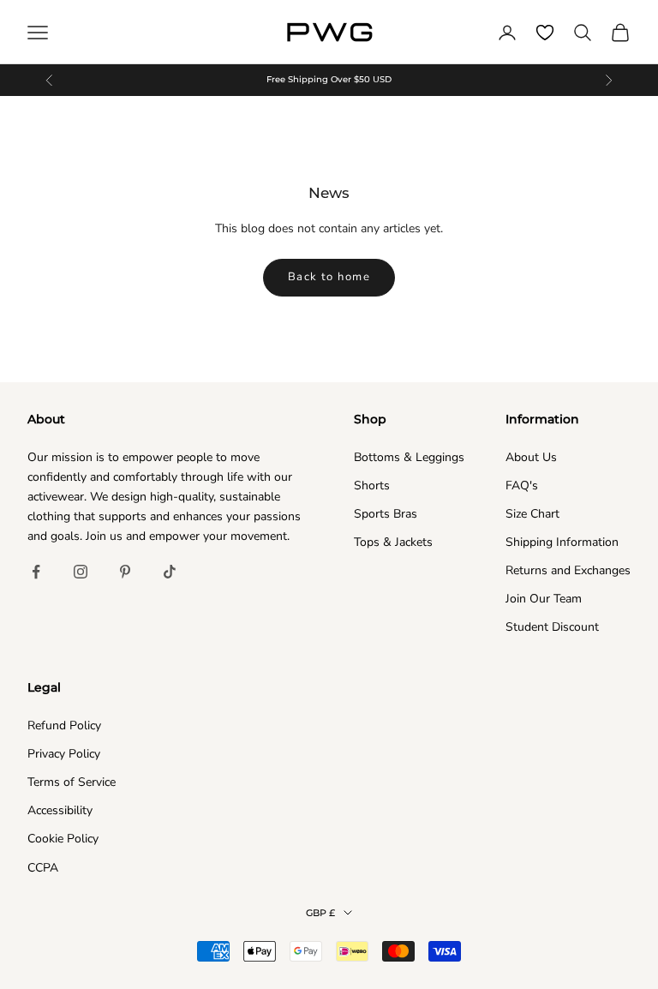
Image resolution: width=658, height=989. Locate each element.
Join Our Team (543, 598)
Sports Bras (385, 514)
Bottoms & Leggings (409, 457)
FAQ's (521, 485)
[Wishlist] (545, 32)
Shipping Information (562, 542)
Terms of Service (71, 782)
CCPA (42, 868)
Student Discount (552, 627)
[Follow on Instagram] (80, 571)
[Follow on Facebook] (36, 571)
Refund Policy (64, 725)
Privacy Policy (63, 754)
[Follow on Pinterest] (125, 571)
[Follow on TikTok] (169, 571)
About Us (531, 457)
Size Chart (532, 514)
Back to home (329, 277)
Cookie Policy (63, 838)
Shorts (372, 485)
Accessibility (60, 810)
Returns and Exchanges (568, 570)
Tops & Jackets (393, 542)
